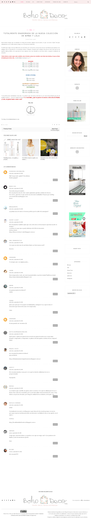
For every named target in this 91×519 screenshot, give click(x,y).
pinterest (69, 275)
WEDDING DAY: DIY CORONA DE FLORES (49, 158)
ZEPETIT (11, 367)
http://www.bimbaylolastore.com (11, 119)
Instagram (69, 278)
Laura (11, 270)
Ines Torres (30, 39)
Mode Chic (12, 186)
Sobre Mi (65, 1)
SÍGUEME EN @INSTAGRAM (45, 491)
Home (22, 1)
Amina (11, 285)
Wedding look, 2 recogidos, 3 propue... (11, 158)
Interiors (47, 1)
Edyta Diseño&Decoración (18, 332)
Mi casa (28, 1)
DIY (33, 1)
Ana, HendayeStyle (15, 240)
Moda (31, 30)
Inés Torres (16, 513)
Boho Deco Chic (76, 515)
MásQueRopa (13, 206)
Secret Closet (14, 220)
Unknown (12, 257)
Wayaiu (11, 386)
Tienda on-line (57, 1)
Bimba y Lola (22, 58)
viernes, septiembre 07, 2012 (15, 451)
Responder (55, 179)
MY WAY (11, 449)
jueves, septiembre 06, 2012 (15, 433)
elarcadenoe (87, 500)
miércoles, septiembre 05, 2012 (16, 173)
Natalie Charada (14, 403)
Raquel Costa (13, 348)
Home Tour (39, 1)
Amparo (11, 430)
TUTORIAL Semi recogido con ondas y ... (30, 158)
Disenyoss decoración (16, 171)
